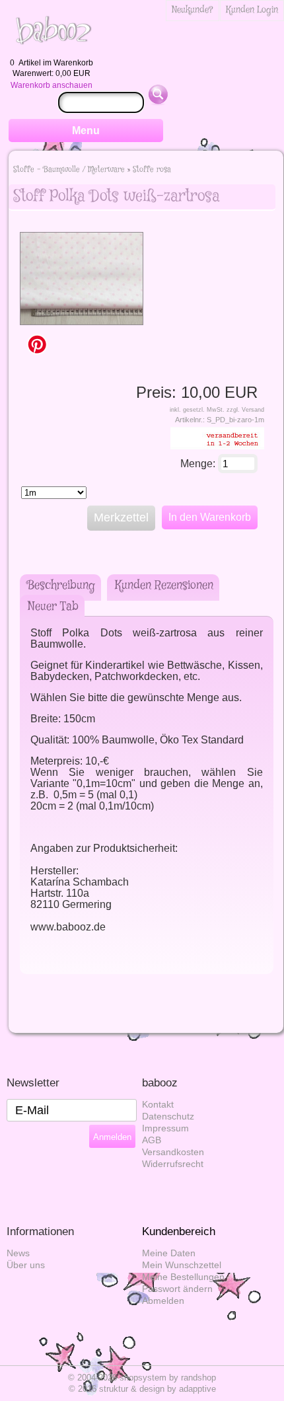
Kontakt (158, 1105)
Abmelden (163, 1301)
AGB (151, 1140)
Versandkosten (173, 1152)
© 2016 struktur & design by (142, 1389)
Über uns (26, 1265)
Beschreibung (61, 585)
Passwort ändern (177, 1289)
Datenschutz (168, 1116)
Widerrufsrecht (172, 1164)
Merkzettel (121, 517)
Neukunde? (192, 10)
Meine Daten (168, 1253)
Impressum (165, 1128)
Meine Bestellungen (183, 1277)
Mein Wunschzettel (181, 1265)
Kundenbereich (178, 1231)
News (18, 1253)
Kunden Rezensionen (164, 585)
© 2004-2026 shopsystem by (142, 1377)
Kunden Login (252, 10)
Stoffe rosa (152, 169)
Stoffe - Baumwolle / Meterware (69, 169)
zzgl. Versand (245, 409)
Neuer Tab (53, 607)
